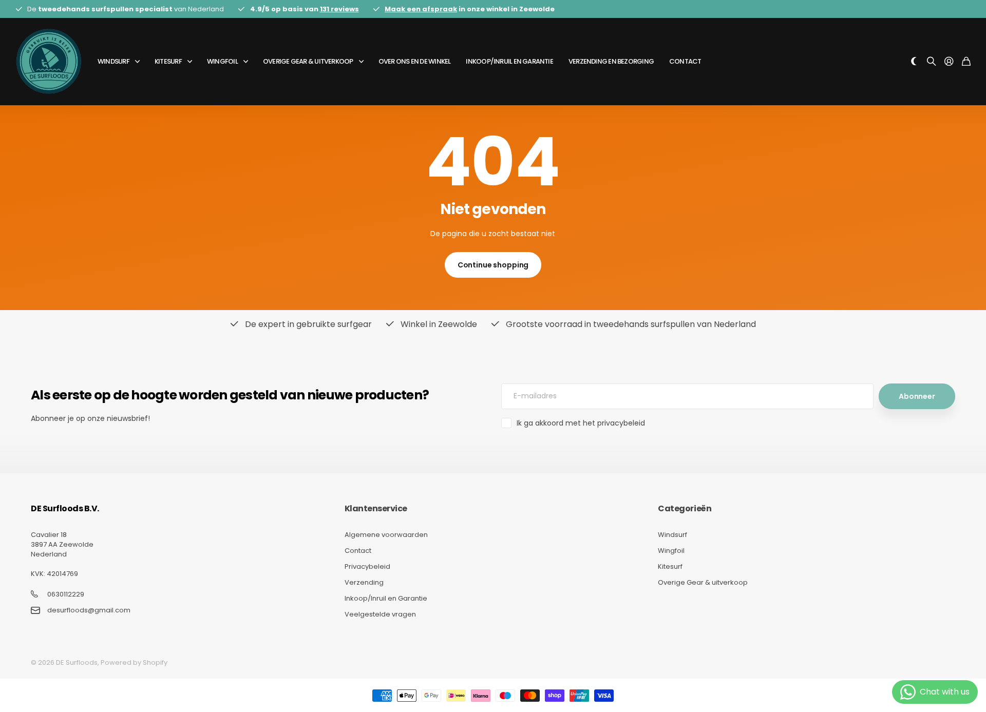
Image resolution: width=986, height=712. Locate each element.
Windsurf (113, 61)
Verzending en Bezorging (611, 61)
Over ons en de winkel (414, 61)
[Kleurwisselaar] (914, 62)
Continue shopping (493, 265)
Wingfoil (222, 61)
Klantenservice (376, 508)
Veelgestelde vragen (380, 614)
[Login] (949, 62)
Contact (685, 61)
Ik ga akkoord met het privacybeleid (581, 423)
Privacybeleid (367, 566)
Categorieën (684, 508)
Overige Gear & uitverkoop (308, 61)
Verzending (364, 582)
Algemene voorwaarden (386, 535)
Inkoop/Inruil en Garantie (509, 61)
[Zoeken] (931, 62)
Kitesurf (168, 61)
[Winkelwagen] (966, 62)
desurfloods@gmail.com (88, 610)
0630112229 (65, 594)
